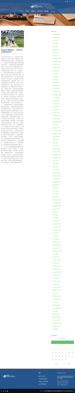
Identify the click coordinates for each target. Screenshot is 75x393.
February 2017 (56, 172)
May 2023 (55, 55)
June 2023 (55, 52)
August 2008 (56, 326)
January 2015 (56, 221)
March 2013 (56, 257)
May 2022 (55, 79)
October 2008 (56, 320)
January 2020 (56, 112)
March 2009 (56, 314)
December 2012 (57, 266)
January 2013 (56, 263)
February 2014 (56, 242)
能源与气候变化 (42, 376)
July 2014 (55, 233)
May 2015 (55, 215)
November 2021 (57, 94)
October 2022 (56, 64)
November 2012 (57, 269)
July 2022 (55, 73)
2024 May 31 (6, 53)
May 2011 (55, 293)
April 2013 (55, 254)
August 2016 (56, 185)
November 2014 (57, 227)
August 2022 (56, 70)
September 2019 (57, 121)
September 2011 (57, 290)
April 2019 (55, 124)
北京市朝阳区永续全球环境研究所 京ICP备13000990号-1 (59, 391)
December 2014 (57, 224)
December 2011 (57, 287)
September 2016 (57, 182)
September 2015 (57, 206)
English (53, 11)
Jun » (69, 363)
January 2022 (56, 88)
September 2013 (57, 251)
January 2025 (56, 37)
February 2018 (56, 148)
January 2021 (56, 103)
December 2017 (57, 154)
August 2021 (56, 100)
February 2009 (56, 317)
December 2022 (57, 58)
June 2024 (55, 43)
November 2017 (57, 157)
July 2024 (55, 40)
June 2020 (55, 106)
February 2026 (56, 34)
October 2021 (56, 97)
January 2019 (56, 127)
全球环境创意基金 (42, 384)
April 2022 (55, 82)
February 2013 (56, 260)
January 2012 (56, 284)
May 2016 (55, 194)
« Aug (56, 363)
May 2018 (55, 145)
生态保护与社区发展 (43, 378)
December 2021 (57, 91)
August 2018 (56, 136)
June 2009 (55, 311)
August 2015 (56, 209)
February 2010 (56, 305)
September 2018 (57, 133)
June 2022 (55, 76)
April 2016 (55, 197)
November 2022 (57, 61)
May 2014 (55, 236)
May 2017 (55, 163)
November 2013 (57, 248)
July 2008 (55, 329)
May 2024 (55, 46)
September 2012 (57, 272)
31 (65, 359)
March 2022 (56, 85)
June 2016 (55, 191)
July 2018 (55, 139)
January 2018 (56, 151)
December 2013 (57, 245)
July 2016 (55, 188)
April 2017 (55, 166)
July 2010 (55, 302)
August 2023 (56, 49)
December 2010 (57, 296)
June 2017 (55, 160)
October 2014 (56, 230)
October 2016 (56, 178)
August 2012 (56, 275)
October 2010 (56, 299)
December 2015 (57, 200)
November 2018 (57, 130)
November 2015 (57, 203)
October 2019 (56, 118)
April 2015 (55, 218)
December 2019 (57, 115)
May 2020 (55, 109)
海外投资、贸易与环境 (43, 381)
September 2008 (57, 323)
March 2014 (56, 239)
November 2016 (57, 175)
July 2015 (55, 212)
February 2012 (56, 281)
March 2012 (56, 278)
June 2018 (55, 142)
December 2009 (57, 308)
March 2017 (56, 169)
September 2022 (57, 67)
